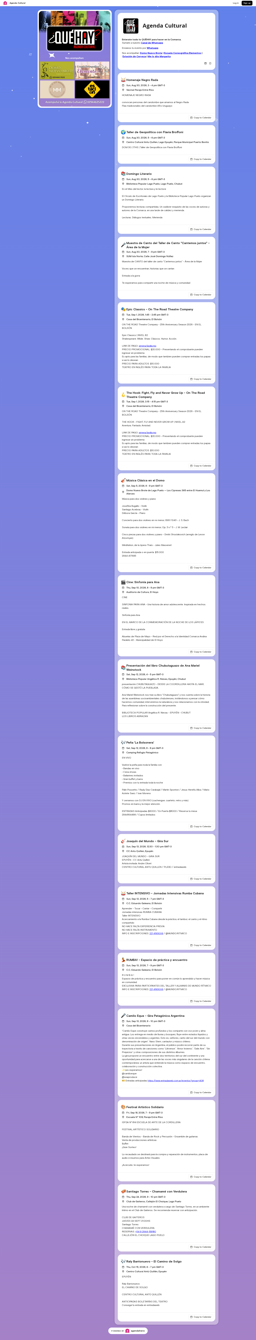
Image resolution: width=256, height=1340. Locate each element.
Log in (236, 3)
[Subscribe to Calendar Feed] (205, 63)
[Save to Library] (210, 63)
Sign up (247, 3)
